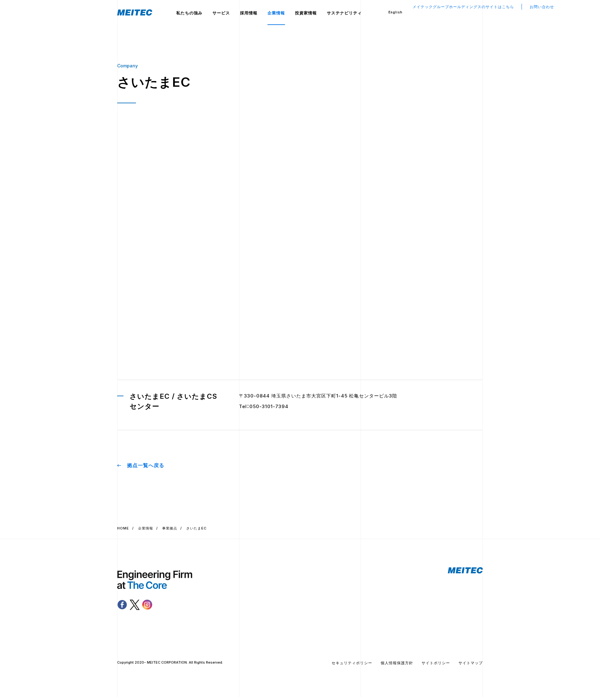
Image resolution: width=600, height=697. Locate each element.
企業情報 (276, 12)
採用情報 (249, 12)
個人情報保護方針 (397, 662)
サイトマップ (470, 662)
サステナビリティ (344, 12)
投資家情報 (306, 12)
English (395, 12)
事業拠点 (169, 528)
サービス (221, 12)
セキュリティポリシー (352, 662)
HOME (123, 528)
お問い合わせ (542, 6)
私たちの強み (189, 12)
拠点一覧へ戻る (145, 465)
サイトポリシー (436, 662)
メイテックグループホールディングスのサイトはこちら (463, 6)
